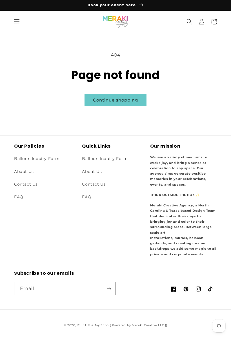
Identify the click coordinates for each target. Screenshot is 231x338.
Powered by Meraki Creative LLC (138, 325)
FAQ (18, 196)
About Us (24, 171)
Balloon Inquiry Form (37, 158)
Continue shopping (115, 100)
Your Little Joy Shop (93, 325)
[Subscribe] (109, 288)
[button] (17, 21)
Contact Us (26, 184)
